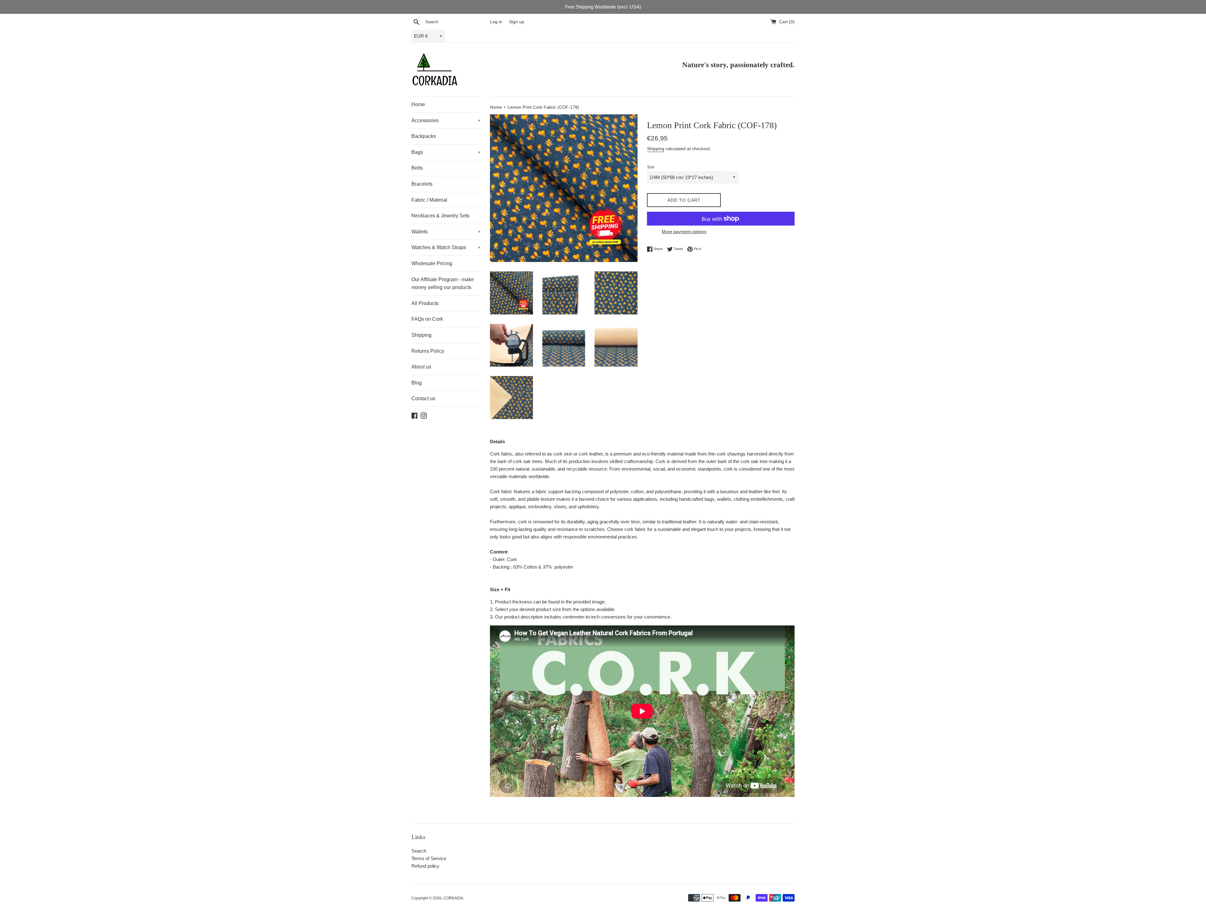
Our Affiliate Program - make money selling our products (442, 283)
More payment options (684, 231)
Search (418, 851)
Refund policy (425, 866)
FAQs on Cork (427, 319)
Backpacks (423, 136)
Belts (417, 168)
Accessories (446, 120)
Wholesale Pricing (431, 263)
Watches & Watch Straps (446, 247)
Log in (496, 21)
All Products (424, 303)
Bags (446, 152)
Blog (416, 382)
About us (421, 366)
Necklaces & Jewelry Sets (440, 215)
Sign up (516, 21)
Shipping (421, 335)
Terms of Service (428, 858)
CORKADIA (453, 898)
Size (651, 167)
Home (418, 104)
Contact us (423, 398)
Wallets (446, 231)
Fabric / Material (429, 200)
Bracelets (421, 184)
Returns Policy (427, 351)
